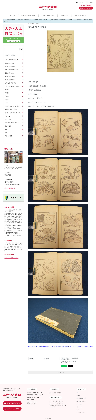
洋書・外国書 (8, 136)
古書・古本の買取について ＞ (11, 257)
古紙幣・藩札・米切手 (11, 109)
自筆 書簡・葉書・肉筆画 (11, 122)
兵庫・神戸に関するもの (11, 59)
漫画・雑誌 (8, 126)
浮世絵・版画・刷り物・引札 (13, 112)
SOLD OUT (60, 372)
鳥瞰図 (7, 93)
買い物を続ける (64, 362)
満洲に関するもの (10, 76)
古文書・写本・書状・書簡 (12, 106)
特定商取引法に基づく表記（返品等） (70, 358)
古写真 (7, 96)
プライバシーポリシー (81, 412)
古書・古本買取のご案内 (28, 15)
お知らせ (78, 409)
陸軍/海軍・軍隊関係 (10, 83)
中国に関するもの (10, 73)
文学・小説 (8, 119)
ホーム (29, 23)
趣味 (6, 129)
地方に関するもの (10, 63)
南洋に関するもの (10, 79)
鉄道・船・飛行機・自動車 (12, 86)
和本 (33, 23)
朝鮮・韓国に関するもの (11, 69)
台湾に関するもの (10, 66)
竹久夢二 (7, 116)
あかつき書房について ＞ (10, 188)
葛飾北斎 (37, 23)
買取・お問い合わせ (80, 15)
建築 (6, 132)
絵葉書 (7, 99)
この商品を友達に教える (67, 359)
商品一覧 (12, 15)
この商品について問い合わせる (68, 361)
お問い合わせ (79, 407)
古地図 (7, 89)
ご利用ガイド (64, 15)
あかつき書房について (48, 15)
